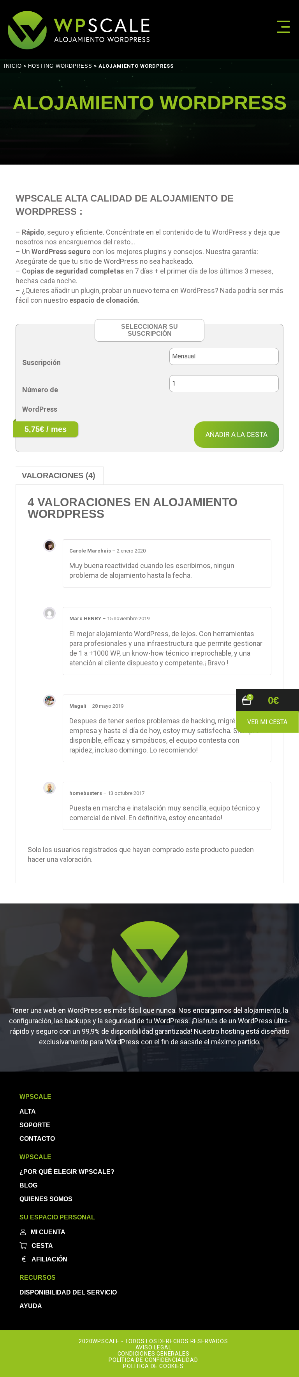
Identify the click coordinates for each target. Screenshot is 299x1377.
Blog (28, 1185)
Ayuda (30, 1306)
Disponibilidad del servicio (68, 1292)
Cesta (42, 1245)
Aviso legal (153, 1347)
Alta (27, 1111)
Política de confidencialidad (153, 1360)
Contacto (37, 1138)
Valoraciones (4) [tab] (58, 475)
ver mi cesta (267, 722)
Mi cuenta (48, 1232)
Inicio (13, 66)
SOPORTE (34, 1125)
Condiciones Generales (154, 1354)
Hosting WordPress (60, 66)
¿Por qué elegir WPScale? (66, 1171)
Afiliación (49, 1259)
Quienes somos (45, 1199)
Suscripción (41, 362)
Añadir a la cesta (236, 434)
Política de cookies (153, 1366)
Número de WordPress (40, 399)
